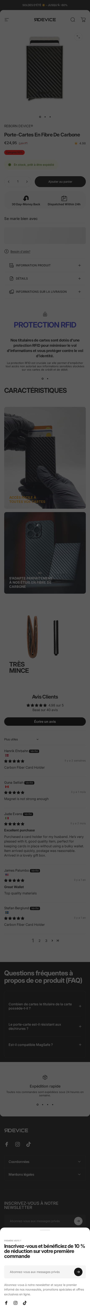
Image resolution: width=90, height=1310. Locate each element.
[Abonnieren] (78, 1272)
